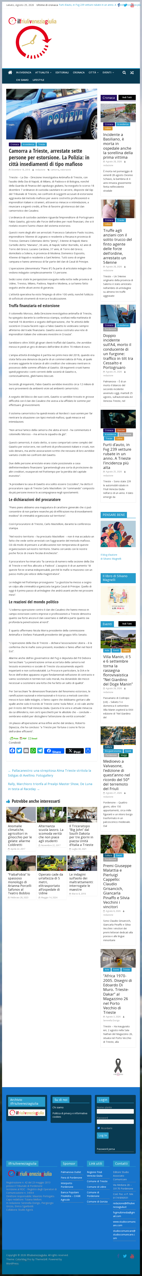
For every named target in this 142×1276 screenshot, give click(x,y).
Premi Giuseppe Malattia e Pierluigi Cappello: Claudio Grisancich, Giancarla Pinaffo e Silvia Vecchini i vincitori (117, 886)
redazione (40, 169)
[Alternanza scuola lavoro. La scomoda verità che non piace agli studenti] (51, 809)
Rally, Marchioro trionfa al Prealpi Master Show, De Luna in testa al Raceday (50, 786)
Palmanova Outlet (71, 1172)
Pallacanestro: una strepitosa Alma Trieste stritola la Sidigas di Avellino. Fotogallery (49, 773)
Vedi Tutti (127, 97)
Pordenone (110, 329)
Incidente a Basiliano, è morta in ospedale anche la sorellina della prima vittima (118, 146)
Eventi (107, 72)
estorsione (65, 169)
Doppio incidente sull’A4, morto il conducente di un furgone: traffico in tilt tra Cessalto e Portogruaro (118, 351)
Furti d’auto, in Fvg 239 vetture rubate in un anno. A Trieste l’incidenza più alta (117, 456)
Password (102, 1117)
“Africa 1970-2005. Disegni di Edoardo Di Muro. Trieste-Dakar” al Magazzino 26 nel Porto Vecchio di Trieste (117, 994)
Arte (107, 650)
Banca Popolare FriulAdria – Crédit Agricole (71, 1196)
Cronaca (79, 72)
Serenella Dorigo (111, 1020)
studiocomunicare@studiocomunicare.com (124, 1234)
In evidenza (23, 72)
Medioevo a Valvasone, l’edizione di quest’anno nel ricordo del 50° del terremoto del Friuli (116, 775)
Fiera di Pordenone (71, 1177)
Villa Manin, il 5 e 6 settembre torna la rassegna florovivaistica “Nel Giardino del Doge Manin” (118, 670)
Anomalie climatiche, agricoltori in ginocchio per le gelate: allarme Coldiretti (20, 835)
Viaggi (124, 755)
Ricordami (106, 1128)
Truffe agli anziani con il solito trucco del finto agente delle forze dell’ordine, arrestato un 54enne (117, 246)
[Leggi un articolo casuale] (132, 72)
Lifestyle (38, 80)
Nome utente (104, 1107)
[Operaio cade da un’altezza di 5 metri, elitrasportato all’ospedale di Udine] (51, 857)
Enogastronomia (113, 751)
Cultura (108, 747)
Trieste (41, 144)
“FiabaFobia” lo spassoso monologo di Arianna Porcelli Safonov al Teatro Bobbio (19, 883)
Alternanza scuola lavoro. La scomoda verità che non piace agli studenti (51, 833)
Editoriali (62, 72)
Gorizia (121, 430)
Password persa (106, 1149)
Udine (108, 128)
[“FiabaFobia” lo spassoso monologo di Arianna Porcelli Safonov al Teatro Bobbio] (21, 857)
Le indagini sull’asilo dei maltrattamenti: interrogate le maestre (81, 881)
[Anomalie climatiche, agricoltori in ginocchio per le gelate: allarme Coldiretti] (21, 809)
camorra (55, 169)
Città (92, 72)
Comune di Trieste (97, 1181)
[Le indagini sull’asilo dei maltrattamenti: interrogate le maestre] (82, 857)
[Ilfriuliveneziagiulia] (10, 72)
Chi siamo (22, 80)
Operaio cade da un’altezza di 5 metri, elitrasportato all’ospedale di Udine (51, 883)
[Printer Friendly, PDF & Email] (23, 738)
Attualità (42, 72)
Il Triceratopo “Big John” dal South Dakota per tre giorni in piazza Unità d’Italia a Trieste (81, 835)
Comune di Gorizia (97, 1201)
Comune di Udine (96, 1186)
